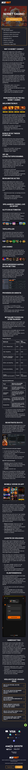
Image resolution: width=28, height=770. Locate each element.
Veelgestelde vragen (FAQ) (9, 44)
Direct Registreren (14, 19)
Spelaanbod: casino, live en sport (10, 34)
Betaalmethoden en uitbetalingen (10, 36)
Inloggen (19, 767)
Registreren (10, 767)
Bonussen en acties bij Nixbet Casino (11, 32)
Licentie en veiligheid (8, 42)
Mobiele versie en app (8, 40)
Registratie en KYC (7, 38)
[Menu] (25, 2)
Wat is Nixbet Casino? (8, 30)
